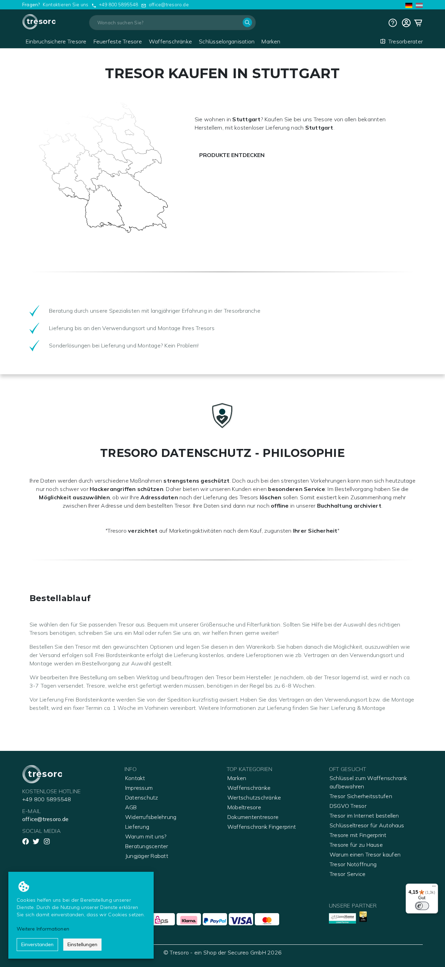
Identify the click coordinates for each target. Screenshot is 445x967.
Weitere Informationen (43, 929)
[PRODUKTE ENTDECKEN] (233, 145)
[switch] (422, 906)
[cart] (406, 23)
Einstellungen (82, 944)
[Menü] (434, 888)
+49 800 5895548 (118, 4)
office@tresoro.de (169, 4)
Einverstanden (37, 944)
